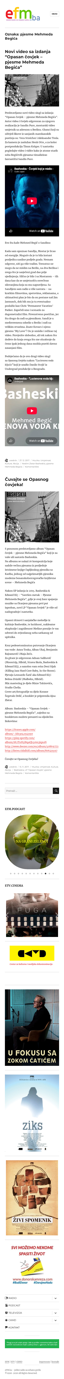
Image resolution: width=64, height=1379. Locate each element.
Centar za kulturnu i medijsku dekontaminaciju (31, 964)
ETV (13, 1362)
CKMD (19, 1362)
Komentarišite (32, 466)
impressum (44, 1362)
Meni (54, 14)
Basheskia (19, 770)
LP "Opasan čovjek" (34, 770)
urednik (13, 460)
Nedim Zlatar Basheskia (33, 463)
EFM (7, 1362)
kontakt (55, 1362)
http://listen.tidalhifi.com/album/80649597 (31, 750)
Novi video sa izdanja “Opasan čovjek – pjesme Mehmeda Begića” (27, 59)
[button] (7, 915)
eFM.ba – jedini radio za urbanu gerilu (23, 1370)
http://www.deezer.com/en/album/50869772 (31, 746)
